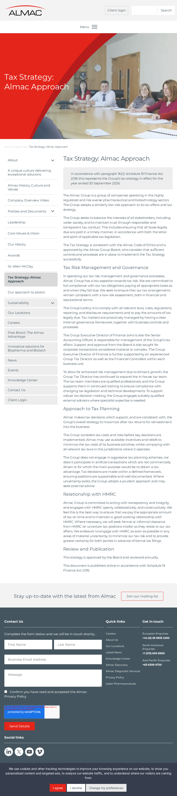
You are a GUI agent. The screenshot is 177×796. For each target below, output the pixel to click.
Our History (17, 244)
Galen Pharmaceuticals (121, 683)
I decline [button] (76, 788)
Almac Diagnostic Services (123, 671)
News (12, 360)
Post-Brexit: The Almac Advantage (26, 335)
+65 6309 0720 (152, 664)
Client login (116, 10)
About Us (112, 639)
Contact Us (16, 390)
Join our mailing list (142, 596)
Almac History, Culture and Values (29, 187)
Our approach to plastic (26, 292)
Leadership (16, 222)
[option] (88, 86)
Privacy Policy (115, 677)
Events (13, 370)
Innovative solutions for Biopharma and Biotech (27, 348)
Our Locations (19, 313)
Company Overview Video (28, 200)
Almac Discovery (117, 664)
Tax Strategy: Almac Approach (24, 279)
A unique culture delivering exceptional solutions (29, 172)
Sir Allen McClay (20, 266)
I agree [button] (58, 788)
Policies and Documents (27, 211)
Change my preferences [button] (106, 788)
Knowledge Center (23, 380)
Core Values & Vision (24, 233)
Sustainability (18, 303)
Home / (9, 146)
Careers (14, 323)
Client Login (17, 400)
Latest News (114, 652)
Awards (14, 255)
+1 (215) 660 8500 (153, 653)
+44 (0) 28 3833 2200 (155, 637)
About (12, 160)
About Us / (22, 146)
